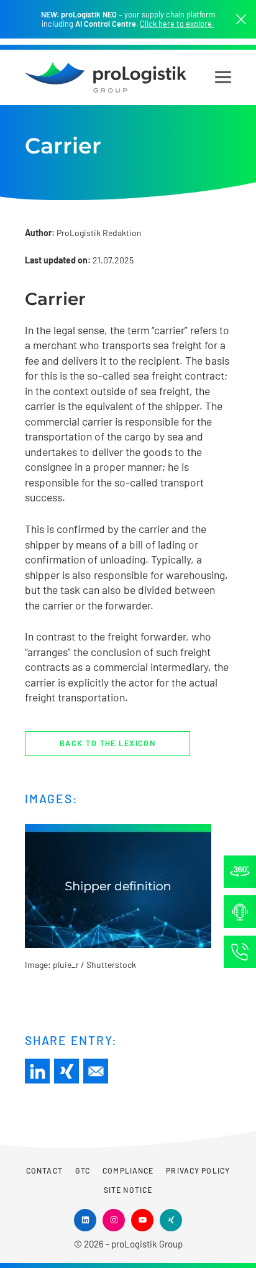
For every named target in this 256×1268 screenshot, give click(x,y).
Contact (44, 1170)
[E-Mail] (95, 1071)
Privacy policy (198, 1170)
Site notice (128, 1189)
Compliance (128, 1170)
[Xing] (66, 1071)
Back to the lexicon (107, 743)
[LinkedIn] (37, 1071)
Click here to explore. (177, 24)
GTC (82, 1170)
